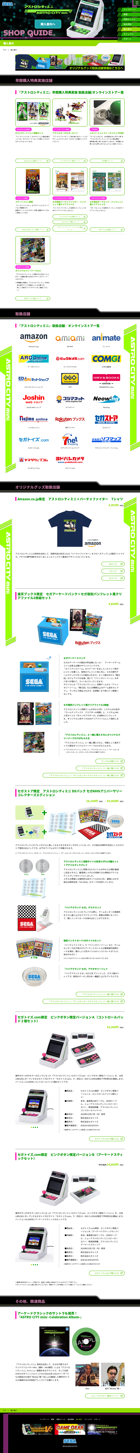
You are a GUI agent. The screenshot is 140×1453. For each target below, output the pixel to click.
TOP (4, 50)
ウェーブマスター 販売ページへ (105, 1395)
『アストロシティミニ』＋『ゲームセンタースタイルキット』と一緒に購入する (83, 775)
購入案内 (79, 1419)
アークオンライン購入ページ (70, 161)
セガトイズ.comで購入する (107, 1138)
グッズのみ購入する (110, 761)
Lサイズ (113, 571)
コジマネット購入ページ (70, 222)
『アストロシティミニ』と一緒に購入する (100, 768)
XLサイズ (113, 578)
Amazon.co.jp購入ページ (33, 161)
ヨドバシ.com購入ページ (107, 229)
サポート (97, 1419)
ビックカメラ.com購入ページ (70, 216)
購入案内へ (48, 24)
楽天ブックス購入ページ (32, 298)
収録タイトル (61, 1419)
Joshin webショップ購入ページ (33, 229)
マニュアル (88, 1419)
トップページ (44, 1419)
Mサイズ (113, 564)
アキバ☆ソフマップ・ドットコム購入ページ (70, 228)
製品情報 (71, 1419)
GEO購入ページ (107, 161)
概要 (52, 1419)
